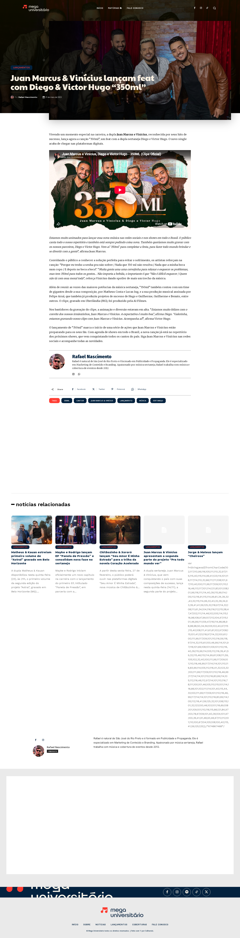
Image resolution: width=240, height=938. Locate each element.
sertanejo (158, 400)
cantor (80, 400)
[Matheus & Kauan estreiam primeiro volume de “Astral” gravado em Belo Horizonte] (31, 530)
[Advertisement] (120, 440)
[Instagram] (201, 8)
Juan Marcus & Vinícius (102, 400)
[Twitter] (206, 892)
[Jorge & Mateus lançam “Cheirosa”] (208, 530)
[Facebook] (194, 8)
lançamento (126, 400)
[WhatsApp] (79, 373)
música (142, 400)
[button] (214, 8)
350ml (67, 400)
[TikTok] (207, 8)
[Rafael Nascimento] (13, 97)
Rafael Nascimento (27, 97)
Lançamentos (21, 67)
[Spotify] (187, 892)
